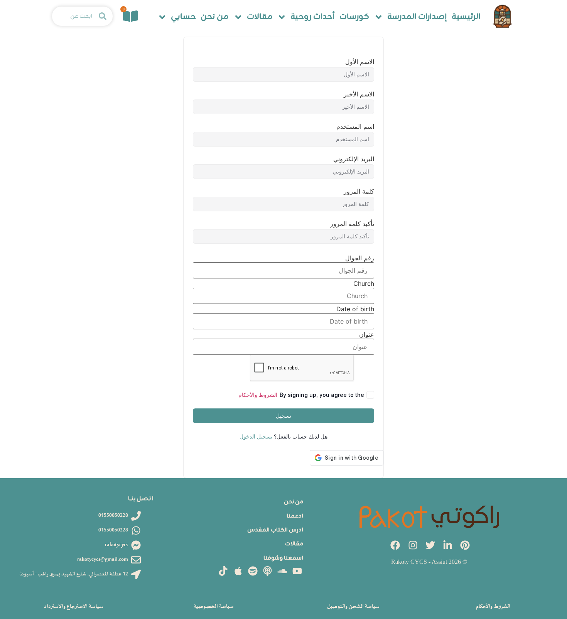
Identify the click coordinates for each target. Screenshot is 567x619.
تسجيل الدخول (256, 436)
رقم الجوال (359, 258)
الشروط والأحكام (257, 394)
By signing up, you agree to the (301, 394)
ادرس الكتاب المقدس (275, 530)
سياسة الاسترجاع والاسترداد (73, 606)
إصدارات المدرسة (417, 17)
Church (363, 283)
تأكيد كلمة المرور (352, 224)
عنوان (366, 334)
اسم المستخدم (355, 126)
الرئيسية (466, 17)
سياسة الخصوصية (214, 606)
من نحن (214, 17)
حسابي (183, 17)
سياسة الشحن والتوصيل (353, 606)
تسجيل (283, 415)
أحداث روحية (312, 17)
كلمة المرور (359, 191)
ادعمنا (295, 516)
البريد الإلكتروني (353, 159)
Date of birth (355, 309)
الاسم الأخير (359, 94)
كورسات (354, 17)
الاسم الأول (359, 62)
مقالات (259, 17)
